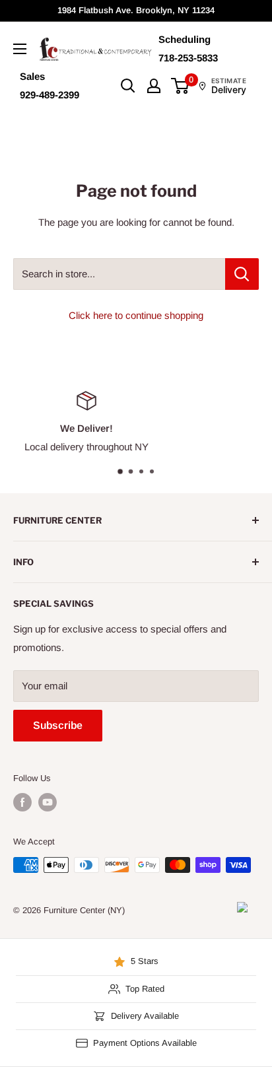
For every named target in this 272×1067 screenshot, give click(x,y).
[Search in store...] (242, 274)
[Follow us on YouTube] (47, 802)
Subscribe (58, 725)
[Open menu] (19, 49)
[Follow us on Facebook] (22, 802)
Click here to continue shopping (136, 315)
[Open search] (128, 86)
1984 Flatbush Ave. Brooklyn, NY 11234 (136, 10)
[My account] (153, 86)
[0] (180, 86)
